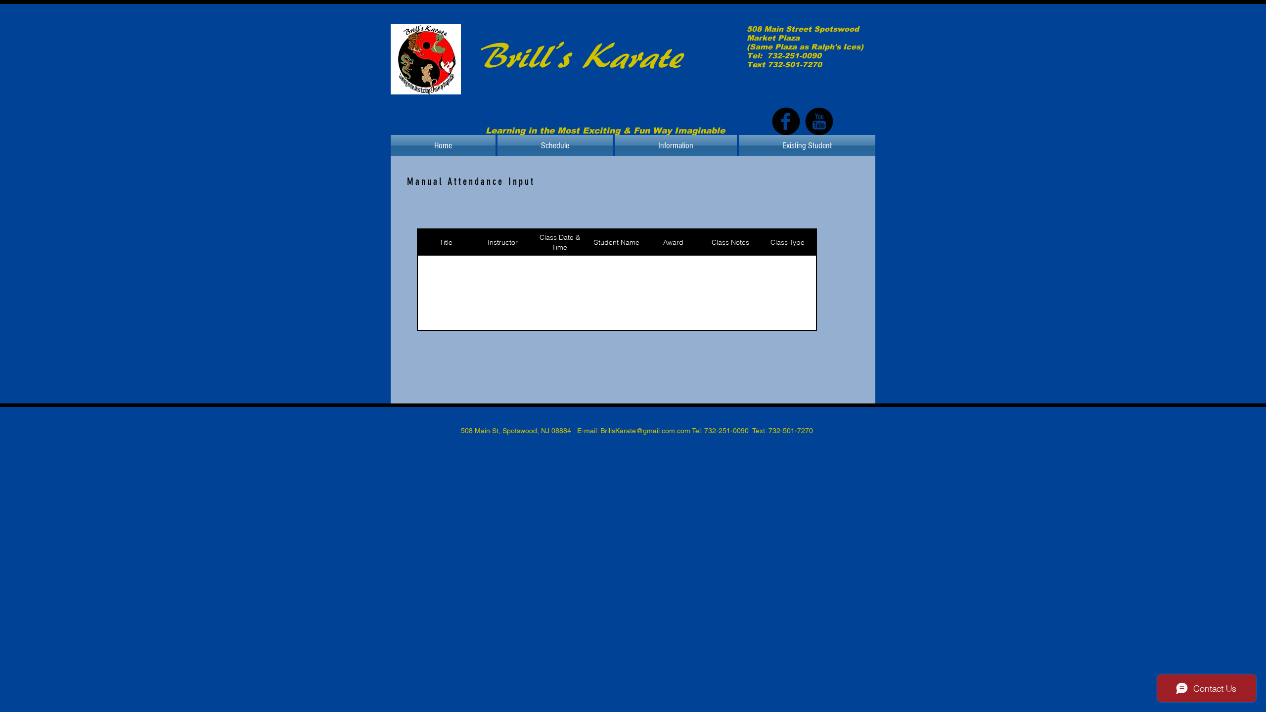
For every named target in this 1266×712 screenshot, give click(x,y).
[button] (555, 145)
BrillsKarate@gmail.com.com (645, 431)
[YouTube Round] (819, 121)
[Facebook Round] (786, 121)
